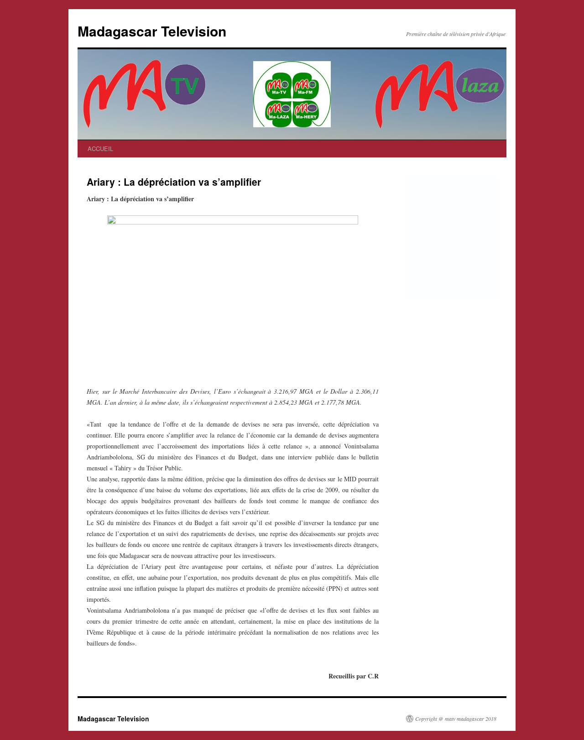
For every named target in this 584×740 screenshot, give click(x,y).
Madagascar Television (152, 31)
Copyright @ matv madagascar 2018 (455, 718)
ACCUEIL (100, 148)
